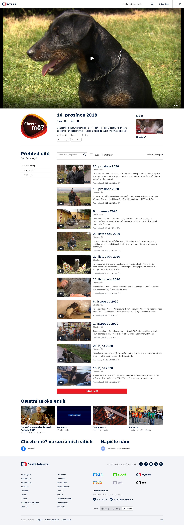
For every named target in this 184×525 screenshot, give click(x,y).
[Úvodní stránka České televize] (35, 464)
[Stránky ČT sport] (119, 475)
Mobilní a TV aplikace (30, 502)
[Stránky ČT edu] (141, 483)
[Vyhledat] (84, 155)
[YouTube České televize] (151, 464)
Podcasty (25, 490)
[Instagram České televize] (141, 464)
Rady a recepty (63, 140)
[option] (105, 508)
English (39, 520)
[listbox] (116, 508)
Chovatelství (76, 140)
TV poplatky (26, 482)
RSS (161, 520)
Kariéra (60, 494)
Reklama (61, 478)
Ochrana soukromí (52, 520)
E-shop (24, 498)
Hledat (152, 4)
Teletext (24, 486)
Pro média (61, 474)
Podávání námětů (64, 498)
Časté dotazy (62, 502)
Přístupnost (66, 520)
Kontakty (61, 506)
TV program (26, 474)
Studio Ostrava (63, 486)
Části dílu (75, 121)
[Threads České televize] (161, 464)
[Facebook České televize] (146, 464)
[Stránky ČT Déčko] (97, 483)
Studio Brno (62, 482)
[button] (92, 58)
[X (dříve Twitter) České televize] (156, 464)
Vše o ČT (24, 506)
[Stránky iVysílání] (143, 475)
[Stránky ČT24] (98, 475)
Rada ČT (60, 490)
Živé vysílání (26, 478)
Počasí (24, 494)
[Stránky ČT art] (117, 483)
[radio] (36, 165)
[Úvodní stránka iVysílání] (11, 4)
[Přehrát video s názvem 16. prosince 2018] (92, 58)
